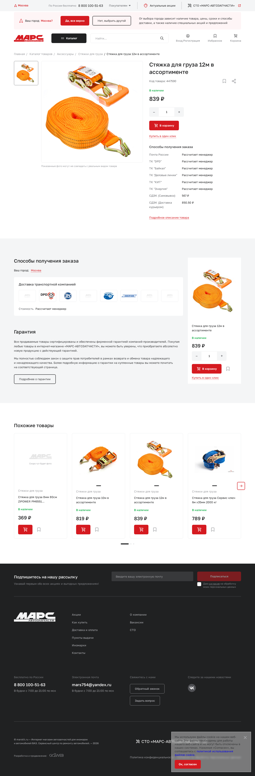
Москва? (47, 20)
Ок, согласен (188, 764)
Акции (76, 614)
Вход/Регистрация (188, 40)
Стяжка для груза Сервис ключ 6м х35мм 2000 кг (213, 500)
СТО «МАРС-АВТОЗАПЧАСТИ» (214, 5)
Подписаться (219, 576)
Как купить (79, 622)
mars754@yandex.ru (91, 684)
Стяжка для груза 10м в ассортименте (92, 500)
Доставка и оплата (85, 630)
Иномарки (79, 645)
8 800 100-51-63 (90, 6)
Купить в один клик (162, 136)
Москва (36, 270)
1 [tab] (125, 543)
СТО (133, 630)
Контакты (78, 652)
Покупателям (118, 5)
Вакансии (136, 622)
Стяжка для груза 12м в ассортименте (150, 500)
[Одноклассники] (226, 85)
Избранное (215, 40)
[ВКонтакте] (219, 85)
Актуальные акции (163, 5)
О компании (138, 614)
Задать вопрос (145, 700)
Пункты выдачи (83, 637)
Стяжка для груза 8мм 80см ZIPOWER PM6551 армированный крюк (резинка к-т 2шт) (39, 499)
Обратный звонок (147, 688)
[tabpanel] (40, 486)
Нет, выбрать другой (112, 20)
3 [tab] (133, 543)
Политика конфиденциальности (152, 757)
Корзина (235, 40)
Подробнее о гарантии (35, 379)
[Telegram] (213, 85)
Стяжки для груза (30, 490)
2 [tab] (130, 543)
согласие (214, 583)
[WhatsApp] (232, 85)
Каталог (71, 38)
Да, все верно (74, 20)
